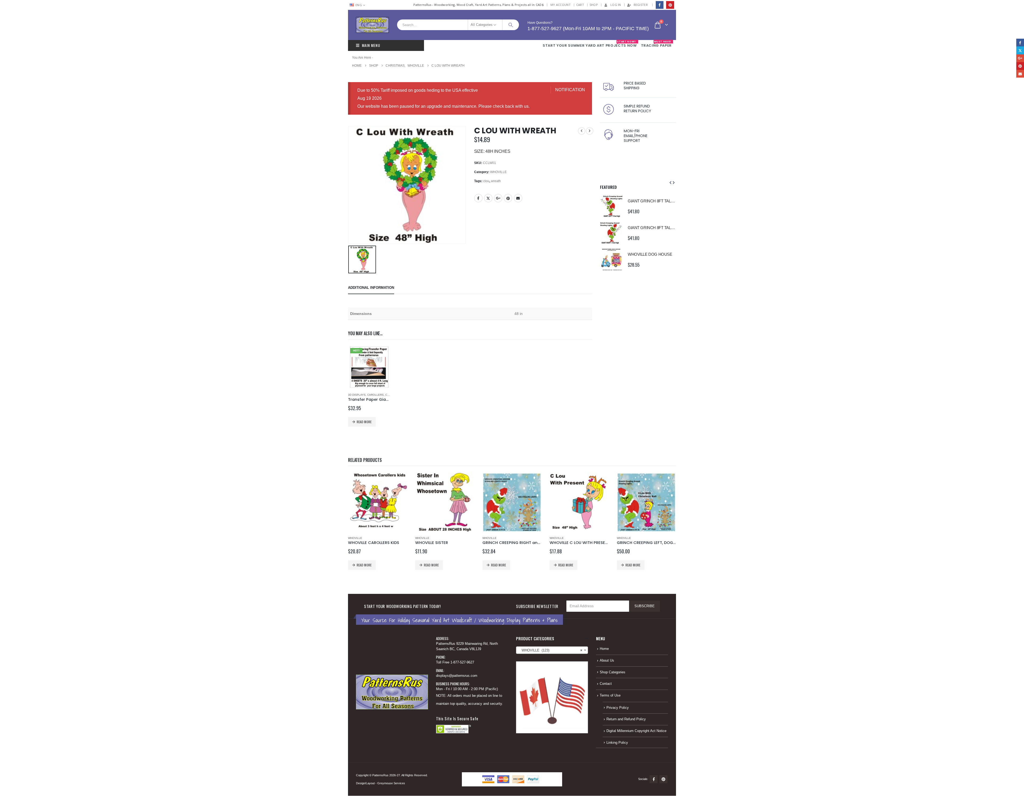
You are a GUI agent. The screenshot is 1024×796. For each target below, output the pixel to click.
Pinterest (508, 198)
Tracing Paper (656, 44)
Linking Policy (617, 743)
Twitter (488, 198)
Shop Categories (612, 672)
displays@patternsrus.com (456, 676)
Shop (594, 5)
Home (604, 649)
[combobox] (552, 650)
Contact (606, 684)
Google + (498, 198)
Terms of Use (610, 695)
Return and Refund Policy (626, 719)
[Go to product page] (611, 206)
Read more (364, 421)
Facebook (478, 198)
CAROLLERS (375, 394)
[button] (670, 183)
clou (486, 181)
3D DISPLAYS (357, 394)
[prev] (581, 131)
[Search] (510, 24)
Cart (580, 5)
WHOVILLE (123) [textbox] (550, 650)
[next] (589, 131)
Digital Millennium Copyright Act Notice (636, 731)
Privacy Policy (617, 708)
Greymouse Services (391, 783)
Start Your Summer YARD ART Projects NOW (590, 44)
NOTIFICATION (570, 89)
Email (518, 198)
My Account (560, 5)
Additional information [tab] (371, 288)
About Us (607, 660)
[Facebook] (659, 5)
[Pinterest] (670, 5)
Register (641, 5)
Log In (615, 5)
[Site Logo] (372, 25)
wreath (496, 181)
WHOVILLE (498, 172)
